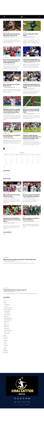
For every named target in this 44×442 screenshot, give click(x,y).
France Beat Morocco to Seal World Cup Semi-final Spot (11, 136)
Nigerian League (6, 321)
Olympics (4, 335)
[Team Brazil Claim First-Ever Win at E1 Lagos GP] (22, 276)
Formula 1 (5, 343)
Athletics (5, 338)
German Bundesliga (7, 314)
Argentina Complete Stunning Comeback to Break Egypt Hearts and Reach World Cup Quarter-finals (32, 137)
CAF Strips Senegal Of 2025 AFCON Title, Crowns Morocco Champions (31, 195)
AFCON (4, 216)
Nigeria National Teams (8, 318)
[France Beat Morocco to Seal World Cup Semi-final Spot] (12, 127)
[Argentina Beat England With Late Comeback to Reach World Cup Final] (32, 51)
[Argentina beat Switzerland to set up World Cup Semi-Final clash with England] (32, 76)
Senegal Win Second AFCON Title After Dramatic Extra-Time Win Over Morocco (12, 220)
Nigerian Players (6, 32)
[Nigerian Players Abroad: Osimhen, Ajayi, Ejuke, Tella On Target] (12, 26)
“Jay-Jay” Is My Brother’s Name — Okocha (31, 34)
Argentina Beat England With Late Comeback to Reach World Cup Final (31, 60)
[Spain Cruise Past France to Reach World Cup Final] (12, 76)
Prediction (5, 349)
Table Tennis (6, 345)
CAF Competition (7, 304)
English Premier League (8, 307)
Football (24, 32)
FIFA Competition (7, 311)
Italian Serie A (6, 316)
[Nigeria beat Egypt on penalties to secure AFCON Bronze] (32, 210)
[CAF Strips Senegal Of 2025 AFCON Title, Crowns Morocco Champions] (32, 187)
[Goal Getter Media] (22, 17)
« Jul (4, 166)
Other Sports (5, 257)
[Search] (39, 17)
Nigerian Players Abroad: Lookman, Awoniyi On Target (11, 195)
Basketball (6, 340)
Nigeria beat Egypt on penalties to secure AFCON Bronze (31, 219)
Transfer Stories (6, 328)
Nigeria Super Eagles (8, 319)
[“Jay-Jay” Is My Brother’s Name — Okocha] (32, 26)
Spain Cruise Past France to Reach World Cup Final (11, 85)
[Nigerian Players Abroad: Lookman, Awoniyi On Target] (12, 187)
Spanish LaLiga (6, 326)
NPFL (6, 323)
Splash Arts (28, 404)
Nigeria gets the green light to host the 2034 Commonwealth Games (19, 259)
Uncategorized (5, 352)
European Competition (8, 309)
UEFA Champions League (8, 330)
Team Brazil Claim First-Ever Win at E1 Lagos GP (15, 290)
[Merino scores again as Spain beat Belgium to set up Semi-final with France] (32, 101)
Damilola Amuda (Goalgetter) (29, 62)
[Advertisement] (22, 7)
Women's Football (7, 331)
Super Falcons (7, 333)
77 (11, 148)
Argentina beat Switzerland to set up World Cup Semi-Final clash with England (31, 86)
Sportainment (5, 350)
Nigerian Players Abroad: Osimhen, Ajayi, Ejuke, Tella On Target (11, 34)
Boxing (5, 342)
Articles (4, 300)
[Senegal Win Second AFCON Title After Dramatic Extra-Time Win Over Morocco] (12, 210)
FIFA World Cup (6, 57)
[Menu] (4, 17)
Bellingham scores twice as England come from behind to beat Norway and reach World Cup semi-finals (11, 111)
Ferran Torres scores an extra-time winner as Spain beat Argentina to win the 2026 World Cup (11, 61)
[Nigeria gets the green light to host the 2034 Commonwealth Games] (22, 245)
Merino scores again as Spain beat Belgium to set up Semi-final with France (31, 111)
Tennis (5, 347)
